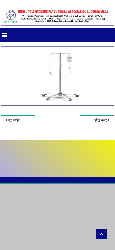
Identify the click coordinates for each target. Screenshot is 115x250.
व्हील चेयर (100, 120)
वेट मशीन (14, 120)
